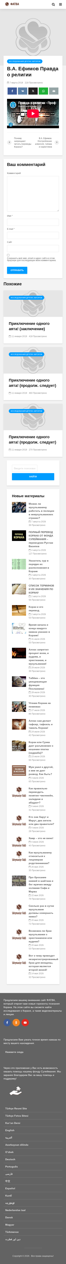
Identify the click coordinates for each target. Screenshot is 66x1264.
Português (11, 1166)
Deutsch (10, 1159)
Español (10, 1188)
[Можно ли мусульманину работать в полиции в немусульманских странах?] (19, 507)
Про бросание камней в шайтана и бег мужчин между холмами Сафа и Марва (41, 884)
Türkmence (12, 1232)
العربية (8, 1137)
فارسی (9, 1173)
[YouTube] (25, 1022)
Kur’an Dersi (12, 1123)
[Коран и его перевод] (19, 610)
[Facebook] (7, 1022)
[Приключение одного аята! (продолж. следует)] (33, 360)
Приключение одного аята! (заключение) (29, 326)
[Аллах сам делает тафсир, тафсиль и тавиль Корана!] (19, 724)
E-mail (11, 229)
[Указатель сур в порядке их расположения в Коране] (19, 564)
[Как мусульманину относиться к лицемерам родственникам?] (19, 855)
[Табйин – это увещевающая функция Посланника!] (19, 681)
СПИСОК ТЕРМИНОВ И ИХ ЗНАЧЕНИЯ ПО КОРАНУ (41, 589)
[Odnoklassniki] (16, 1022)
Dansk (9, 1217)
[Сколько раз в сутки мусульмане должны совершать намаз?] (19, 909)
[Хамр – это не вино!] (19, 841)
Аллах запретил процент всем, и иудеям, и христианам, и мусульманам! (39, 656)
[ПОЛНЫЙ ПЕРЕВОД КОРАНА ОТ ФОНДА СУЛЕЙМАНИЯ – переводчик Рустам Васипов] (19, 535)
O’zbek (9, 1152)
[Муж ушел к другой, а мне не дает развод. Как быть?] (19, 770)
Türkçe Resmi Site (16, 1108)
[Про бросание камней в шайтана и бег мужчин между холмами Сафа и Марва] (19, 880)
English (9, 1130)
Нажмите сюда (14, 1052)
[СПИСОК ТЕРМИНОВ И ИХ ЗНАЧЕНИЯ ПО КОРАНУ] (19, 588)
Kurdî (8, 1195)
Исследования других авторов (24, 61)
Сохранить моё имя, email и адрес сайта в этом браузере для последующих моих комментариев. (31, 259)
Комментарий (14, 173)
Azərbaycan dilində (16, 1144)
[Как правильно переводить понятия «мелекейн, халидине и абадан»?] (19, 791)
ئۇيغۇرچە (10, 1202)
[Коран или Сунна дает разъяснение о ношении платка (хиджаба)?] (19, 745)
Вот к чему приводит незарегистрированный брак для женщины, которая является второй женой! (43, 962)
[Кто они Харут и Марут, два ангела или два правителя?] (19, 820)
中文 (7, 1181)
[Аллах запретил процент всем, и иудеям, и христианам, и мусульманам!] (19, 652)
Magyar (9, 1224)
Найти (33, 476)
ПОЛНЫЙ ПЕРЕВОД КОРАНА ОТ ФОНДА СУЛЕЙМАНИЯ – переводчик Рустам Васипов (41, 539)
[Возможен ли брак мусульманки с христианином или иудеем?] (19, 934)
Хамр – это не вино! (41, 838)
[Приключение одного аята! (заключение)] (33, 303)
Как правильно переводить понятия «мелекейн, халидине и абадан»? (41, 795)
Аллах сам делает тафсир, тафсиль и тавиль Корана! (41, 724)
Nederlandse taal (15, 1210)
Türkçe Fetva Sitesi (16, 1115)
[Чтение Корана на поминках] (19, 706)
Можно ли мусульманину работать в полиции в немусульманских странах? (41, 510)
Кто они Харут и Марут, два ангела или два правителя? (41, 820)
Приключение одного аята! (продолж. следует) (32, 383)
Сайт (9, 242)
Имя (10, 216)
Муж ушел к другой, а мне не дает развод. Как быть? (41, 770)
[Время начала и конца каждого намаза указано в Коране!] (19, 628)
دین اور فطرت (12, 1239)
